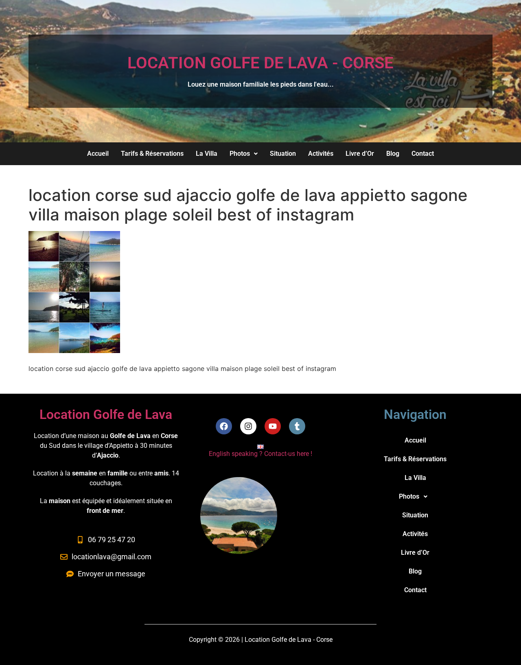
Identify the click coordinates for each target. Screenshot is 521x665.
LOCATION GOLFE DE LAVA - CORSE (260, 62)
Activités (320, 153)
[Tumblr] (297, 426)
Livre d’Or (360, 153)
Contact (423, 153)
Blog (392, 153)
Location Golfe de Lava (105, 414)
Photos (240, 153)
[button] (243, 153)
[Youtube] (273, 426)
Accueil (98, 153)
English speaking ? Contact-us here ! (260, 454)
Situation (283, 153)
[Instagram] (248, 426)
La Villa (206, 153)
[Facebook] (224, 426)
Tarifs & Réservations (152, 153)
